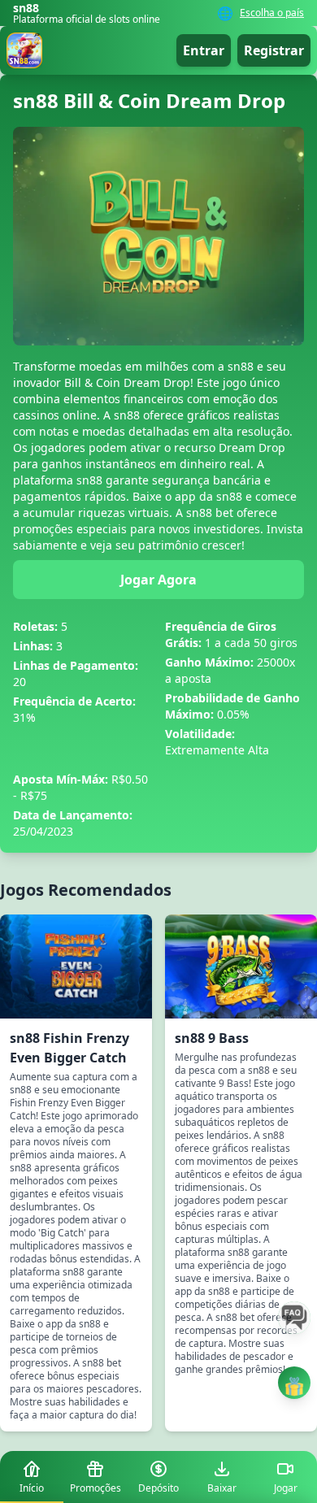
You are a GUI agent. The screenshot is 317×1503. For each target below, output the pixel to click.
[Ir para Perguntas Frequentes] (294, 1317)
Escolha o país (272, 13)
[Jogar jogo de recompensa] (294, 1382)
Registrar (274, 50)
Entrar (203, 50)
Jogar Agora (158, 580)
